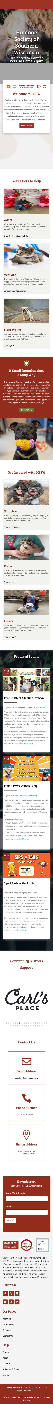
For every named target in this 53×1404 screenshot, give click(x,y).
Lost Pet (6, 1363)
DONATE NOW (26, 410)
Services (7, 1330)
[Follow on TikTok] (11, 1301)
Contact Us (8, 1336)
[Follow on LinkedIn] (17, 1301)
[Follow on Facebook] (5, 1293)
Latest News (8, 1324)
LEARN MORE (26, 125)
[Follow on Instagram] (17, 1293)
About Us (7, 1319)
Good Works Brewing (28, 796)
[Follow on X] (11, 1293)
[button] (6, 1023)
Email (8, 1206)
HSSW (42, 707)
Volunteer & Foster (11, 1369)
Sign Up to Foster (11, 582)
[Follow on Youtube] (5, 1301)
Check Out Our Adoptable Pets (16, 236)
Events (6, 1375)
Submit (10, 1220)
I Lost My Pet (9, 346)
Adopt (5, 1358)
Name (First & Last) (15, 1193)
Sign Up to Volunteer (12, 527)
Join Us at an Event (11, 637)
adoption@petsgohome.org (26, 1078)
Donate (6, 1352)
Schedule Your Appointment (15, 291)
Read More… (29, 744)
